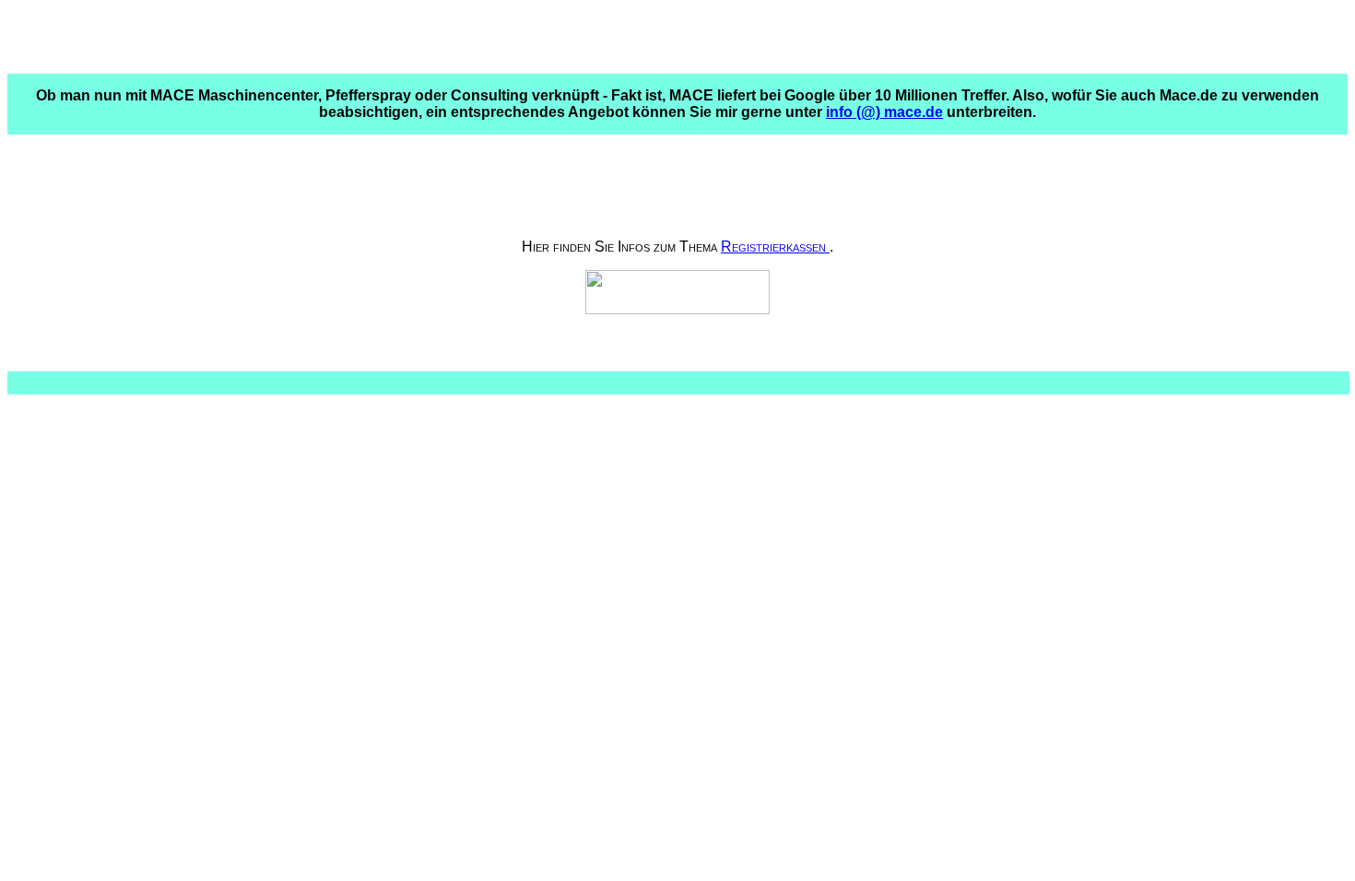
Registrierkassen (775, 246)
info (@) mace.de (884, 112)
